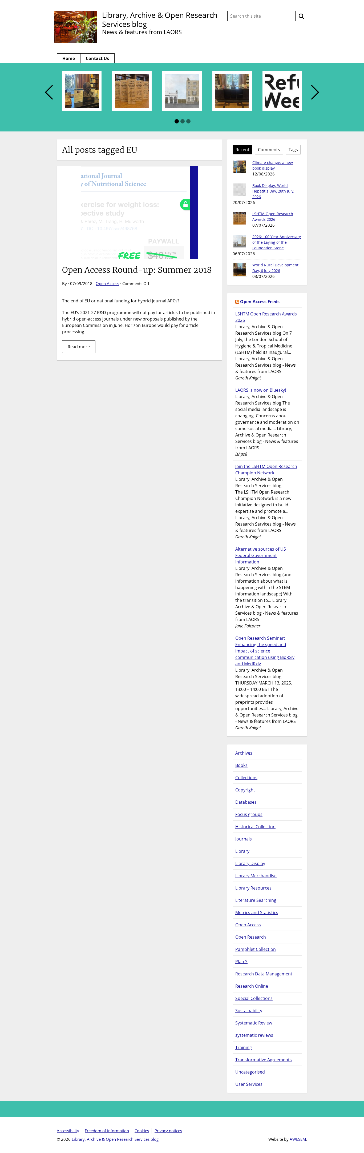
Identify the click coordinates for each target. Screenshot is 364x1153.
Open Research (250, 937)
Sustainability (248, 1011)
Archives (243, 753)
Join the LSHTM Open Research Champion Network (266, 469)
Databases (246, 802)
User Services (248, 1084)
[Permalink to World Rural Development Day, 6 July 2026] (240, 269)
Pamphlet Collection (255, 949)
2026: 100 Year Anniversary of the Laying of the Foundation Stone (276, 242)
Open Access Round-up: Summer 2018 (137, 270)
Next (315, 92)
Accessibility (68, 1130)
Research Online (251, 986)
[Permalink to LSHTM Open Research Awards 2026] (240, 218)
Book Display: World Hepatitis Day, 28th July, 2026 (273, 191)
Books (241, 765)
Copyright (245, 790)
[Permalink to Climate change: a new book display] (240, 167)
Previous (48, 92)
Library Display (250, 863)
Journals (243, 839)
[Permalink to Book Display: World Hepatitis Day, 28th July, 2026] (240, 190)
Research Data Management (263, 974)
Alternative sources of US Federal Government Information (260, 555)
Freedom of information (107, 1130)
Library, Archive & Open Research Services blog (159, 19)
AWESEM (298, 1139)
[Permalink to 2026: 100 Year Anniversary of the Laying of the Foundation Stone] (240, 241)
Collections (246, 777)
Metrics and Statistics (256, 912)
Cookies (142, 1130)
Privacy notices (168, 1130)
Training (243, 1047)
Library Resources (253, 888)
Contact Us (97, 58)
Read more (79, 347)
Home (68, 58)
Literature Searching (255, 900)
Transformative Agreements (263, 1060)
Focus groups (248, 814)
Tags (293, 150)
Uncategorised (250, 1072)
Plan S (241, 961)
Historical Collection (255, 827)
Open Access (107, 283)
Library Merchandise (256, 876)
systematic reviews (254, 1035)
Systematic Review (253, 1023)
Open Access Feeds (260, 302)
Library (242, 851)
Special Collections (254, 998)
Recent (242, 150)
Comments (269, 150)
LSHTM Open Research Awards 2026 (266, 317)
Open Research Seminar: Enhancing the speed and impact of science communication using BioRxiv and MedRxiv (264, 651)
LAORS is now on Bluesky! (260, 390)
